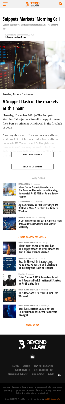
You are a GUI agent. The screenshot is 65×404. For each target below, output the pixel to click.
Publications (38, 374)
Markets (26, 365)
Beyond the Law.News (16, 37)
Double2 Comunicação (52, 399)
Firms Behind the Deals (18, 374)
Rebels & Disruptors (43, 370)
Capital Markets (22, 370)
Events (51, 374)
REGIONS (15, 365)
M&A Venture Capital (43, 365)
